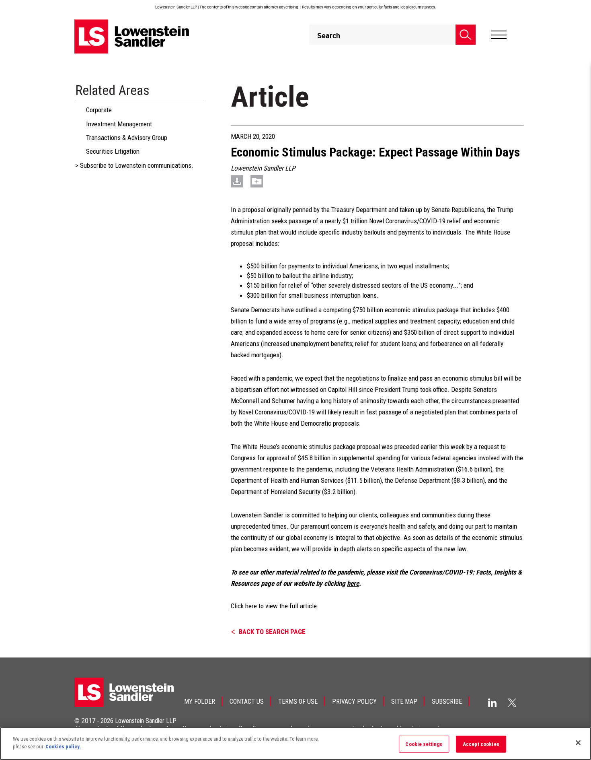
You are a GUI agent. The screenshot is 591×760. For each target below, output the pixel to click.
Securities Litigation (113, 151)
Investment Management (119, 124)
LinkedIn (492, 702)
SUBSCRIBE (447, 701)
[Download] (237, 181)
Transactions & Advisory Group (126, 138)
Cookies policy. (63, 747)
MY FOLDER (199, 701)
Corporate (99, 110)
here (353, 583)
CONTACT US (247, 701)
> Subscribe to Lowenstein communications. (134, 165)
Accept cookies (481, 744)
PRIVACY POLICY (354, 701)
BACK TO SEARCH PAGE (272, 632)
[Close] (578, 743)
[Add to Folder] (256, 181)
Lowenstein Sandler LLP (145, 721)
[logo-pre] (131, 36)
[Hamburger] (499, 35)
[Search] (466, 35)
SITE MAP (404, 701)
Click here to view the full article (274, 606)
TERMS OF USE (298, 701)
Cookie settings (423, 744)
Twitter (512, 702)
